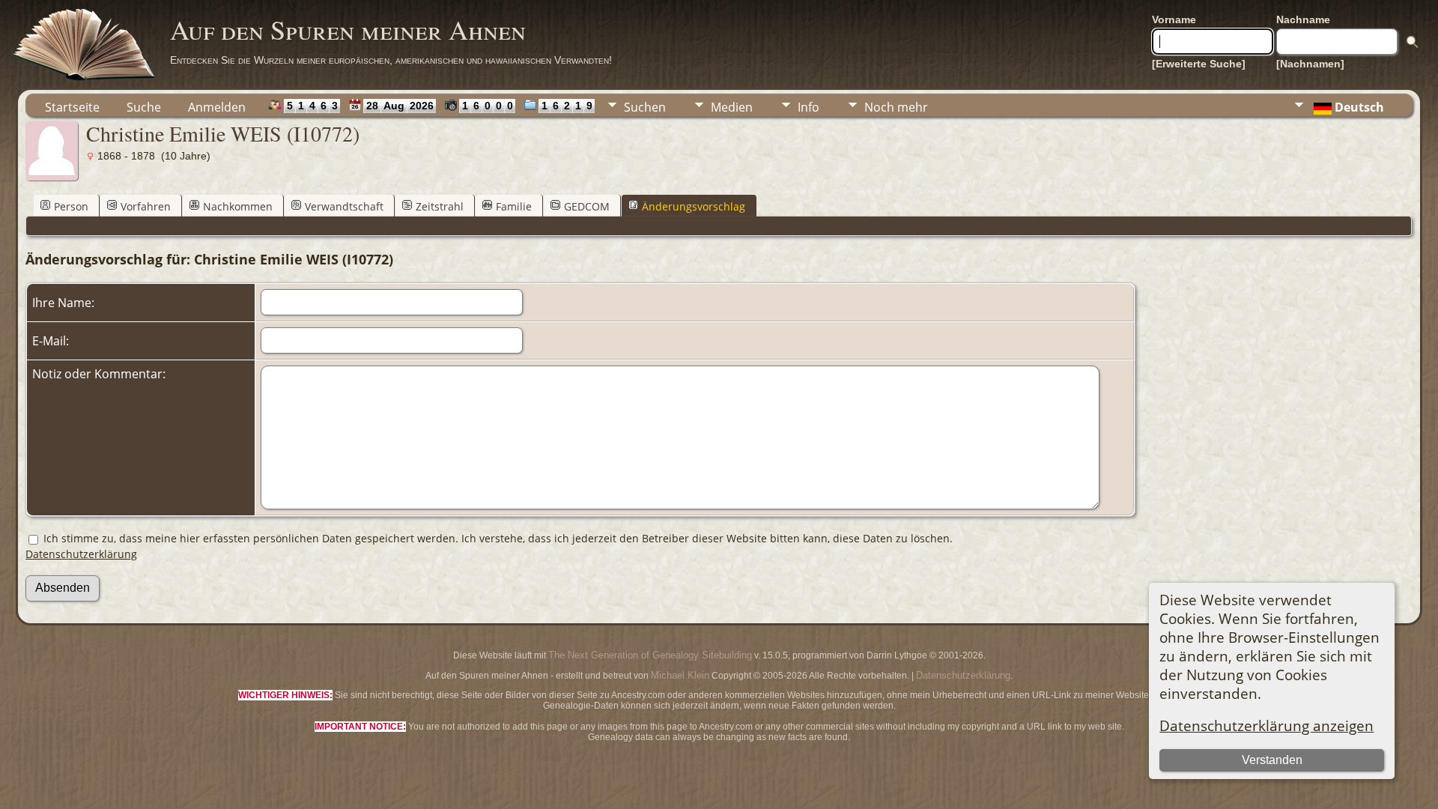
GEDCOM (587, 206)
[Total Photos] (447, 105)
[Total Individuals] (271, 105)
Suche (144, 107)
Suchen (645, 107)
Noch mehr (896, 107)
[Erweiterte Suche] (1199, 64)
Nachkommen (238, 206)
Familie (514, 206)
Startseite (72, 107)
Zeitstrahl (440, 206)
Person (71, 206)
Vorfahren (146, 206)
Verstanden (1272, 760)
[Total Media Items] (527, 105)
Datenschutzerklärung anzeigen (1266, 725)
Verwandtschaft (344, 206)
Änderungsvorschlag (693, 206)
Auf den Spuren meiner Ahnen (348, 29)
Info (808, 107)
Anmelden (217, 107)
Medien (732, 107)
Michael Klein (680, 675)
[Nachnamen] (1310, 64)
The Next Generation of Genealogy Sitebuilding (650, 655)
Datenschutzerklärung (81, 554)
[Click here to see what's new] (351, 105)
